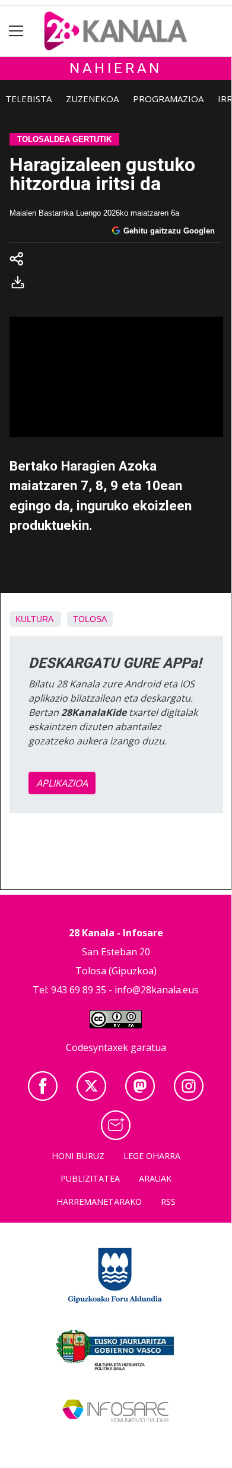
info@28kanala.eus (157, 989)
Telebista (28, 99)
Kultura (34, 619)
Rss (168, 1201)
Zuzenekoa (92, 99)
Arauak (155, 1178)
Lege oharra (151, 1155)
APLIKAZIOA (62, 783)
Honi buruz (78, 1155)
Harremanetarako (99, 1201)
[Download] (21, 284)
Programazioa (168, 99)
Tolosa (90, 619)
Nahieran (115, 68)
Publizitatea (90, 1178)
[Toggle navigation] (16, 31)
